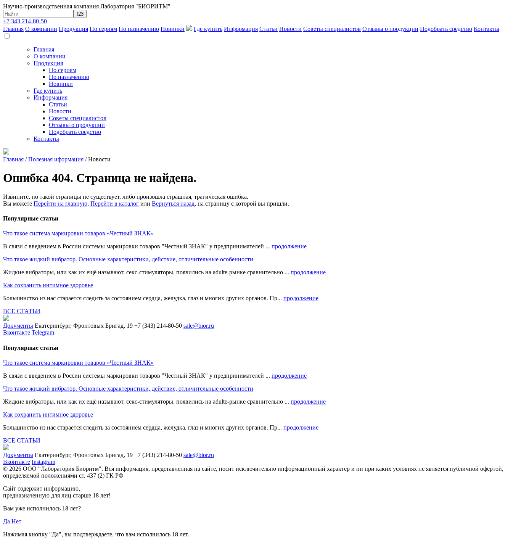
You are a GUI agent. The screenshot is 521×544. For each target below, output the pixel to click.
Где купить (208, 29)
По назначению (139, 29)
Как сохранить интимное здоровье (48, 285)
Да (6, 521)
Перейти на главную (60, 203)
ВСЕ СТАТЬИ (21, 311)
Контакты (486, 29)
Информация (241, 29)
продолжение (289, 246)
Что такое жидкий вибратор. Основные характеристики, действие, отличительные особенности (128, 259)
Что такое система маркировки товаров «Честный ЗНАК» (78, 233)
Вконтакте (16, 332)
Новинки (173, 29)
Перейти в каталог (114, 203)
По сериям (103, 29)
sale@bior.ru (198, 325)
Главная (13, 29)
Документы (18, 325)
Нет (16, 521)
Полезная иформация (56, 159)
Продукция (73, 29)
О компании (41, 29)
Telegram (43, 332)
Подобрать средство (446, 29)
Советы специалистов (332, 29)
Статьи (268, 29)
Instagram (43, 462)
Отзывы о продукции (390, 29)
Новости (290, 29)
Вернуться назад (173, 203)
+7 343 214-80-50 (25, 21)
